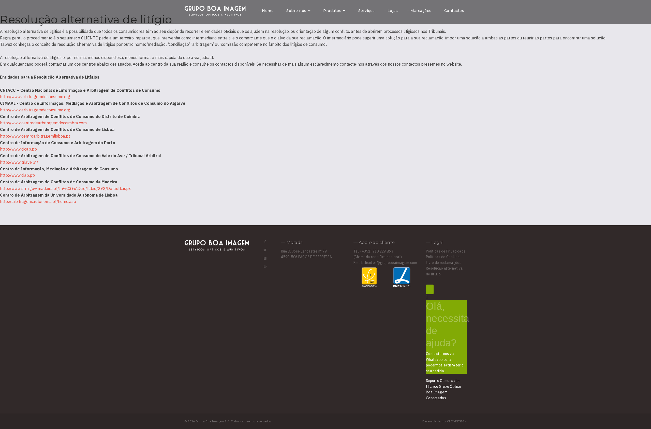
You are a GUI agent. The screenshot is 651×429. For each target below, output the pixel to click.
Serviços (366, 10)
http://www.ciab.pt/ (17, 175)
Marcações (421, 10)
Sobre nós (296, 10)
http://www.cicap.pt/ (18, 149)
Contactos (454, 10)
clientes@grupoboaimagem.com (390, 262)
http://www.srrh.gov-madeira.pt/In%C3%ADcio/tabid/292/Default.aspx (65, 188)
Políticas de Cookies (443, 257)
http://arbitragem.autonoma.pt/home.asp (38, 201)
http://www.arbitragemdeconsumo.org (35, 96)
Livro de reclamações (443, 262)
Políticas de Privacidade (446, 251)
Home (268, 10)
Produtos (332, 10)
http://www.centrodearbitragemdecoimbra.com (43, 122)
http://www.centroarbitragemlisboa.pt (35, 136)
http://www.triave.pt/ (19, 162)
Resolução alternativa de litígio (444, 271)
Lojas (393, 10)
